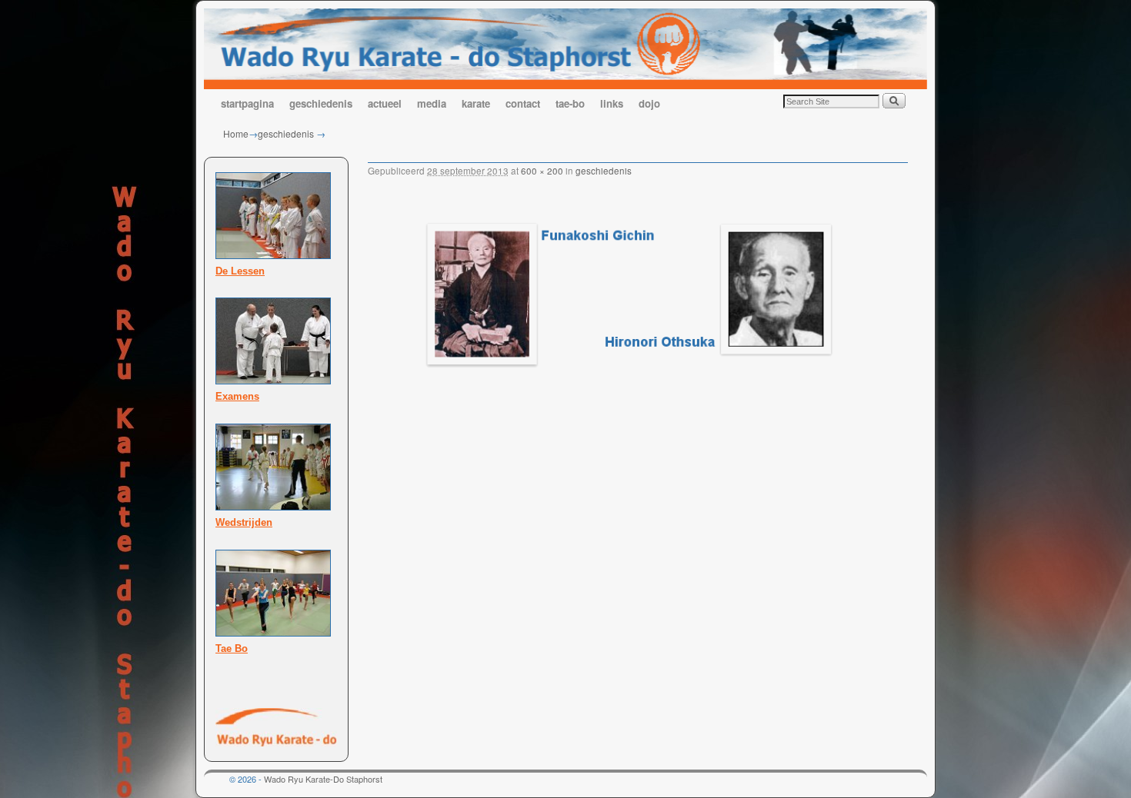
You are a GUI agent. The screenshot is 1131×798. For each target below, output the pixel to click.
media (431, 103)
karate (476, 103)
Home (236, 133)
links (611, 103)
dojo (649, 103)
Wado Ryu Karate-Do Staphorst (323, 779)
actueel (385, 103)
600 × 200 (542, 171)
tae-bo (570, 103)
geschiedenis (320, 103)
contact (522, 103)
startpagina (247, 103)
